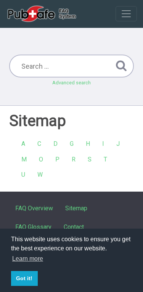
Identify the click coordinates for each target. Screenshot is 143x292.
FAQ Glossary (33, 227)
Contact (74, 227)
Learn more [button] (27, 258)
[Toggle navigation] (126, 13)
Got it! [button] (24, 278)
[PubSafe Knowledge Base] (42, 13)
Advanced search (71, 83)
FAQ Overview (34, 208)
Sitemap (76, 208)
